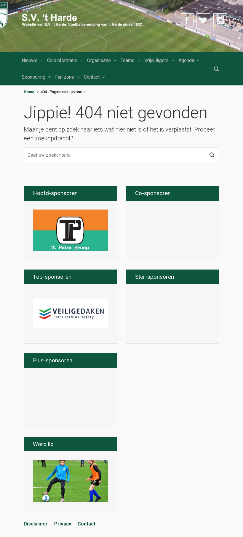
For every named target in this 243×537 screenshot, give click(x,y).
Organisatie (99, 60)
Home (29, 92)
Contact (92, 77)
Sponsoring (33, 77)
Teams (128, 60)
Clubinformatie (62, 60)
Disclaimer (36, 524)
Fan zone (64, 77)
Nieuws (29, 60)
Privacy (62, 524)
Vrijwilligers (156, 60)
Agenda (186, 60)
